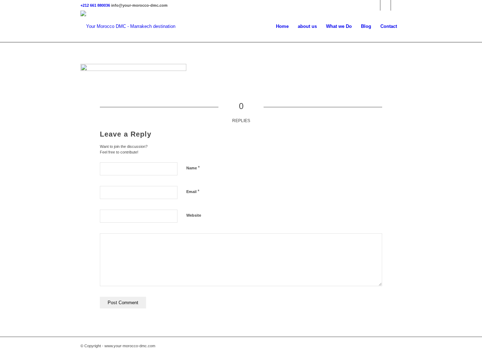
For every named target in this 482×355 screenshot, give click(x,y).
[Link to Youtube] (396, 5)
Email (192, 191)
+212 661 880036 (95, 5)
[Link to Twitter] (375, 5)
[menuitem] (282, 26)
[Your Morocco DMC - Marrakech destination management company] (128, 26)
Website (193, 215)
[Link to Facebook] (385, 5)
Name (193, 167)
